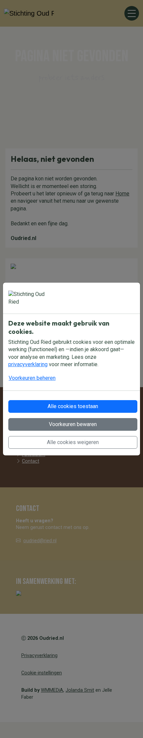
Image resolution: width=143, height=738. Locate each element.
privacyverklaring (28, 364)
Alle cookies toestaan (73, 406)
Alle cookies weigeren (73, 442)
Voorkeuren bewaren (73, 424)
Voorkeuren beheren (32, 378)
